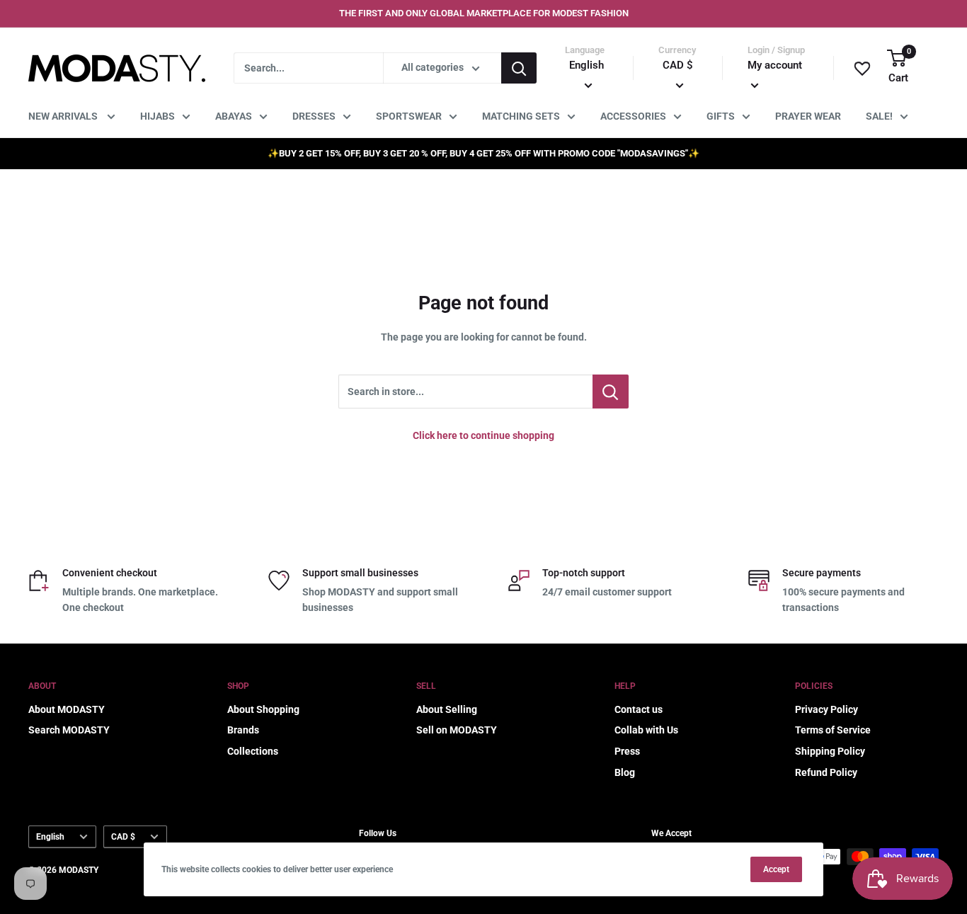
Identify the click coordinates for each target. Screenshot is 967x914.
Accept (776, 869)
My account (775, 65)
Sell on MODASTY (456, 730)
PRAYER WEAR (808, 116)
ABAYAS (233, 116)
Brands (243, 730)
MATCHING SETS (521, 116)
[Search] (519, 68)
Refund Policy (826, 772)
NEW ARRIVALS (64, 116)
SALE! (879, 116)
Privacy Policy (826, 709)
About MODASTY (66, 709)
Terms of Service (833, 730)
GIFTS (720, 116)
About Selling (446, 709)
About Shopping (263, 709)
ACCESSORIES (633, 116)
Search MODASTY (69, 730)
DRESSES (314, 116)
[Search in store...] (611, 392)
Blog (624, 772)
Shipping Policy (830, 751)
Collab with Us (646, 730)
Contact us (638, 709)
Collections (252, 751)
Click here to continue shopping (483, 435)
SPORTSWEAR (409, 116)
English (50, 837)
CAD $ (123, 837)
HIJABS (157, 116)
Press (627, 751)
